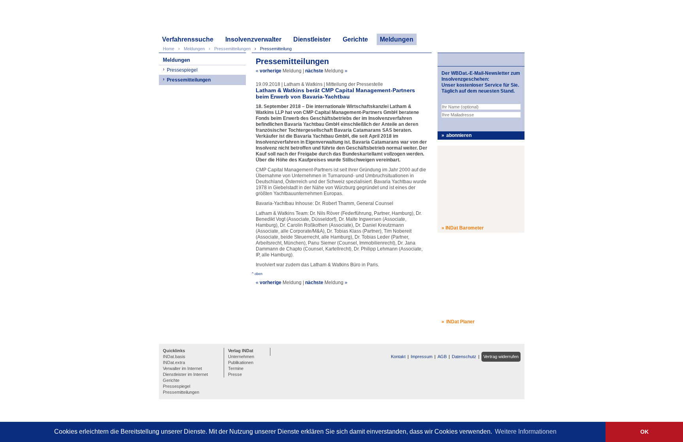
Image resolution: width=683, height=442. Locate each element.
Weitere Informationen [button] (526, 431)
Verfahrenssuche (187, 39)
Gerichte (355, 39)
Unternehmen (241, 356)
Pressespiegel (182, 70)
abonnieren (459, 135)
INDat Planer (460, 321)
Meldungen (396, 39)
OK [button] (644, 432)
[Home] (196, 18)
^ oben (257, 274)
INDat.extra (174, 362)
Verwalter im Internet (182, 368)
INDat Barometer (464, 228)
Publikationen (240, 362)
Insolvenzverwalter (253, 39)
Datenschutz (464, 356)
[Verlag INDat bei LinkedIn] (277, 351)
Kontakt (398, 356)
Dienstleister (312, 39)
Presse (235, 374)
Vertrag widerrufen (501, 356)
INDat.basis (174, 356)
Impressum (421, 356)
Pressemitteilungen (189, 80)
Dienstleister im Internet (185, 374)
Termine (235, 368)
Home (168, 48)
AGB (442, 356)
